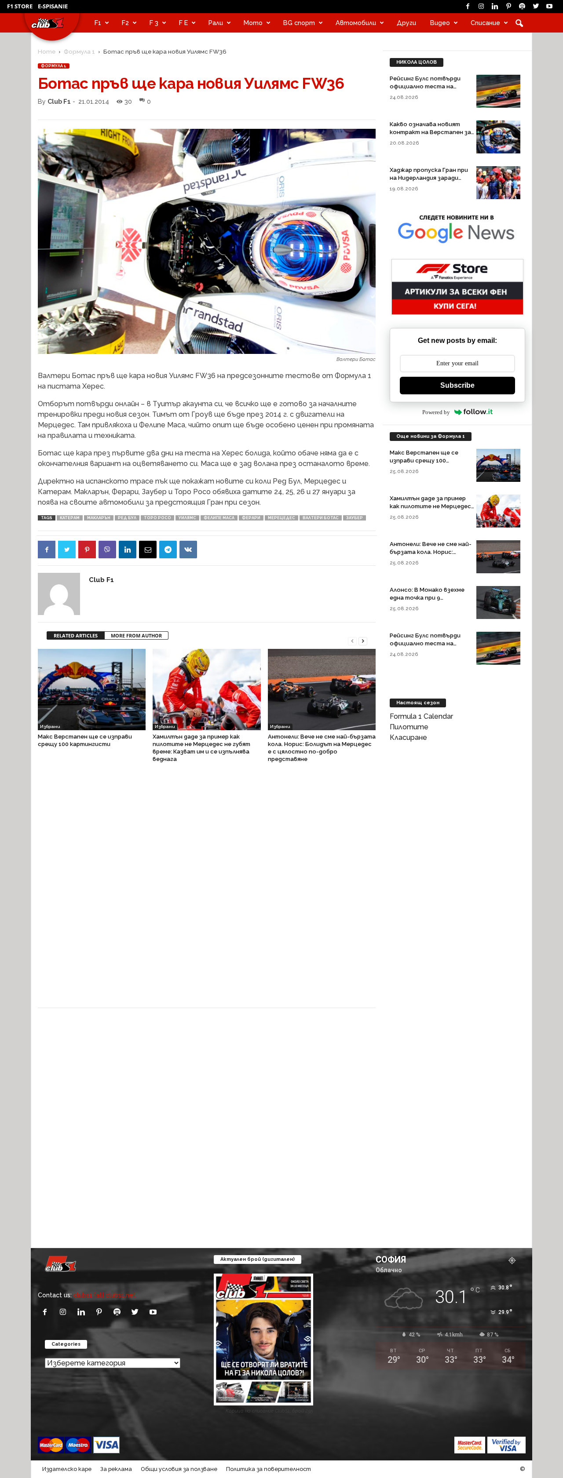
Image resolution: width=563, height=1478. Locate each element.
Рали (215, 22)
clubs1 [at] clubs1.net (104, 1295)
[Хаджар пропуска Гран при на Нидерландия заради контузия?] (498, 182)
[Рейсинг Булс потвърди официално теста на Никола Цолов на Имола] (498, 91)
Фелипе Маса (219, 518)
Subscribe (457, 385)
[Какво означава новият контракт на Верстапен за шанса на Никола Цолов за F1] (498, 136)
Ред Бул (127, 518)
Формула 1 (79, 51)
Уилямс (187, 518)
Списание (485, 22)
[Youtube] (549, 6)
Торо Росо (157, 518)
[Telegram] (168, 549)
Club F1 (59, 101)
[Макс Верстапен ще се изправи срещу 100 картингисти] (92, 689)
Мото (253, 22)
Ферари (251, 518)
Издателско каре (66, 1469)
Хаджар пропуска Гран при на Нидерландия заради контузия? (429, 178)
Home (46, 51)
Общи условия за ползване (179, 1469)
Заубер (354, 518)
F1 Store (20, 6)
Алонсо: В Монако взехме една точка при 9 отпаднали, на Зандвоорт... (431, 597)
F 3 (154, 22)
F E (183, 22)
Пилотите (409, 727)
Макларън (98, 518)
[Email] (148, 549)
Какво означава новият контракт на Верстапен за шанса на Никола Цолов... (430, 132)
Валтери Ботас (321, 518)
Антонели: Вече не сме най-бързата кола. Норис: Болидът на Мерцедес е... (431, 552)
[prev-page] (352, 640)
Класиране (408, 737)
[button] (519, 23)
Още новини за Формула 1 (430, 436)
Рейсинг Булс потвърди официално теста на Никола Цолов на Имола (425, 86)
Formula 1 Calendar (421, 716)
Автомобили (356, 22)
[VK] (188, 549)
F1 (98, 22)
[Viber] (107, 549)
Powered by (436, 412)
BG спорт (299, 22)
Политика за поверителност (268, 1469)
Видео (440, 22)
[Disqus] (207, 890)
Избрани (50, 726)
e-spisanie (53, 6)
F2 (125, 22)
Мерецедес (281, 518)
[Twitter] (535, 6)
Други (406, 22)
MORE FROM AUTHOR (136, 635)
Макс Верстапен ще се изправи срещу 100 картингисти (424, 460)
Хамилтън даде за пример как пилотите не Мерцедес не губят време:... (430, 506)
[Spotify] (522, 6)
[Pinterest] (508, 6)
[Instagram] (481, 6)
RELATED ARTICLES (76, 635)
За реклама (116, 1469)
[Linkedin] (495, 6)
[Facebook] (467, 6)
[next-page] (362, 640)
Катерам (70, 518)
